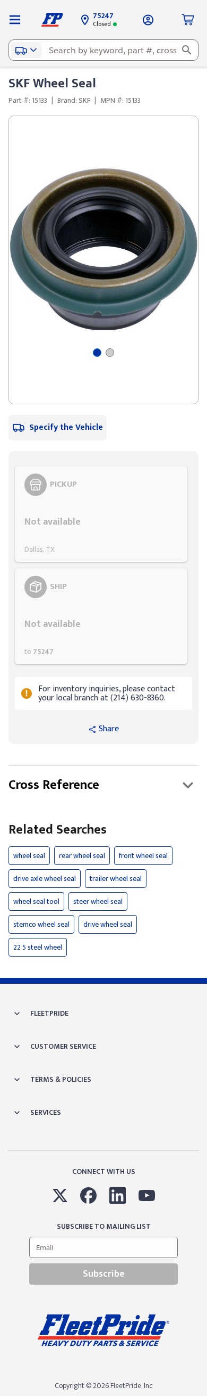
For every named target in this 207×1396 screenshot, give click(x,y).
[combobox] (103, 50)
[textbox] (103, 50)
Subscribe (104, 1274)
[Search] (186, 50)
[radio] (101, 514)
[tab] (97, 352)
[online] (204, 1395)
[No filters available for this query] (14, 19)
